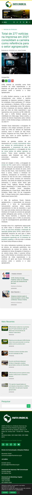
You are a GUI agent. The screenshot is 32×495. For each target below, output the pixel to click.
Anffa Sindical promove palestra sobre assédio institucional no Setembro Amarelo (19, 374)
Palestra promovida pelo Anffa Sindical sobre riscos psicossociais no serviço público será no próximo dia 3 (19, 342)
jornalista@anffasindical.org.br (10, 464)
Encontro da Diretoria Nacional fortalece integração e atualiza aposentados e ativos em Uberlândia (19, 363)
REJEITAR (13, 492)
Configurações (19, 489)
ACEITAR (5, 492)
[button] (29, 22)
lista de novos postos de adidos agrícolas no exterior (16, 151)
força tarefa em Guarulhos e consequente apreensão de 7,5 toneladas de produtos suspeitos (16, 237)
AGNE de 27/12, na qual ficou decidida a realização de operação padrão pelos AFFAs (16, 229)
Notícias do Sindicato (10, 29)
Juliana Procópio (21, 50)
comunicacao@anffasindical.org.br (12, 455)
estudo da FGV (6, 165)
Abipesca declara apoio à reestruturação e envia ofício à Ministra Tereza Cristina (20, 297)
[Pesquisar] (28, 406)
